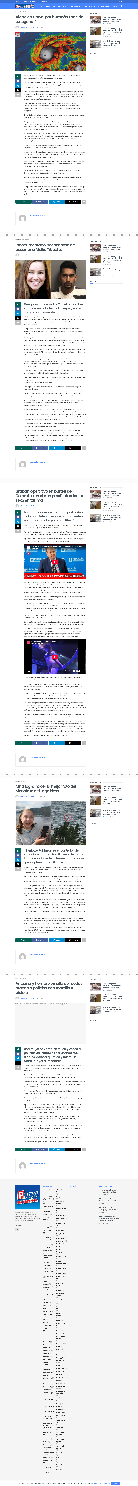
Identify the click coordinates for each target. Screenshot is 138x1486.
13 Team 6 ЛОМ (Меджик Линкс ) (48, 1198)
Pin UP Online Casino (60, 1337)
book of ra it (47, 1378)
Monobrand (60, 1241)
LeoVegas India (61, 1218)
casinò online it (48, 1411)
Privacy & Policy (36, 1)
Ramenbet (59, 1377)
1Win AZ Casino (48, 1207)
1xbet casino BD (48, 1251)
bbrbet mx (46, 1369)
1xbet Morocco (48, 1276)
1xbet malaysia (48, 1271)
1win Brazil (46, 1214)
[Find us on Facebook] (119, 1)
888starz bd (47, 1311)
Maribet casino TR (61, 1224)
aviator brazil (47, 1325)
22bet (45, 1300)
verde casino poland (61, 1440)
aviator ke (46, 1345)
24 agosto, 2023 (108, 47)
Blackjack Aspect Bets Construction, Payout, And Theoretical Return (109, 1219)
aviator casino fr (48, 1336)
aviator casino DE (48, 1329)
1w (44, 1204)
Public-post (60, 1369)
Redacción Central (27, 27)
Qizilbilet (59, 1374)
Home (17, 12)
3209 (44, 1309)
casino (45, 1390)
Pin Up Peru (60, 1343)
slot (57, 1401)
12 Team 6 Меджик (46, 1191)
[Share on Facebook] (18, 81)
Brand (45, 1381)
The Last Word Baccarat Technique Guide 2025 (108, 1200)
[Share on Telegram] (18, 85)
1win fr (45, 1224)
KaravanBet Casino (60, 1203)
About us (18, 1)
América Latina (103, 6)
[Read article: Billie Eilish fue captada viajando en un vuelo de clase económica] (95, 44)
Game (45, 1472)
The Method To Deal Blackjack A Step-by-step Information (110, 1209)
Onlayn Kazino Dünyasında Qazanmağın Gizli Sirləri (109, 1191)
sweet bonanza (61, 1415)
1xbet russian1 (48, 1295)
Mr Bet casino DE (61, 1277)
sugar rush (60, 1413)
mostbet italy (61, 1257)
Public (58, 1366)
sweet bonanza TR (61, 1421)
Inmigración (90, 6)
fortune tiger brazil (47, 1461)
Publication (60, 1371)
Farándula (46, 1458)
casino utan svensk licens (47, 1417)
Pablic (58, 1321)
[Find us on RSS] (122, 1)
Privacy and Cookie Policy (101, 1483)
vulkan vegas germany (61, 1459)
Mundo (114, 6)
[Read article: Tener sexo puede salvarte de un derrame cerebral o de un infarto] (95, 20)
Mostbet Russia (61, 1268)
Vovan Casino (61, 1453)
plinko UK (59, 1355)
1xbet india (46, 1263)
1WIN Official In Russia (48, 1231)
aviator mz (46, 1348)
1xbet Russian (47, 1290)
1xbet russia (47, 1287)
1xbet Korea (47, 1265)
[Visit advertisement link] (50, 208)
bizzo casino (47, 1372)
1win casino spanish (47, 1218)
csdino (45, 1442)
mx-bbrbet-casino (60, 1294)
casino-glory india (47, 1433)
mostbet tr (60, 1273)
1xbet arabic (47, 1248)
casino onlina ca (48, 1401)
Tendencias (23, 781)
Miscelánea (60, 1233)
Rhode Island (62, 6)
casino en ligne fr (48, 1394)
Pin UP (58, 1330)
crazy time (47, 1439)
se (57, 1398)
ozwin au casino (59, 1315)
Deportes (46, 1445)
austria (45, 1319)
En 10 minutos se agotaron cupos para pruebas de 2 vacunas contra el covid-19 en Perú (113, 31)
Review (58, 1380)
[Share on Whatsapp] (18, 76)
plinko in (59, 1352)
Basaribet (46, 1359)
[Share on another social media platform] (18, 94)
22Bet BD (46, 1303)
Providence (50, 6)
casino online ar (48, 1406)
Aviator (45, 1322)
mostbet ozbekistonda (61, 1263)
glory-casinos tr (61, 1191)
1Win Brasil (46, 1212)
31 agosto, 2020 (108, 36)
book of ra (47, 1375)
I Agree (115, 1483)
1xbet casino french (47, 1257)
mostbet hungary (59, 1251)
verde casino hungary (61, 1433)
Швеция (59, 1470)
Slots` (58, 1407)
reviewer (59, 1383)
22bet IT (46, 1306)
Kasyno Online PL (61, 1210)
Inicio (41, 6)
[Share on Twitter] (18, 90)
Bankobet (46, 1356)
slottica (59, 1410)
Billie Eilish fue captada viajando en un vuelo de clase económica (112, 43)
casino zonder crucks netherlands (48, 1425)
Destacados (47, 1448)
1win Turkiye (47, 1237)
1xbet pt (45, 1281)
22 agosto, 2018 (41, 27)
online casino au (61, 1301)
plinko (58, 1349)
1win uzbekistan (48, 1240)
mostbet (59, 1244)
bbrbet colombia (46, 1363)
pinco (58, 1346)
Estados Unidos (76, 6)
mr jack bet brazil (60, 1284)
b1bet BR (46, 1354)
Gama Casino (47, 1467)
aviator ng (46, 1351)
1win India (46, 1227)
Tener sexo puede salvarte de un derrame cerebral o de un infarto (112, 19)
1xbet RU (46, 1284)
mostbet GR (60, 1247)
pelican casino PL (61, 1325)
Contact (44, 1)
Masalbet (59, 1230)
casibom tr (47, 1384)
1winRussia (46, 1245)
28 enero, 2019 (108, 23)
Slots (58, 1404)
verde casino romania (61, 1447)
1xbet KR (46, 1268)
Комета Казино (61, 1465)
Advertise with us (26, 1)
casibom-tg (47, 1387)
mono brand (60, 1238)
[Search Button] (122, 6)
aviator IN (46, 1342)
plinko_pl (59, 1358)
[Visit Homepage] (24, 6)
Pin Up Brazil (60, 1333)
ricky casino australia (60, 1392)
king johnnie (60, 1215)
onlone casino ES (61, 1308)
